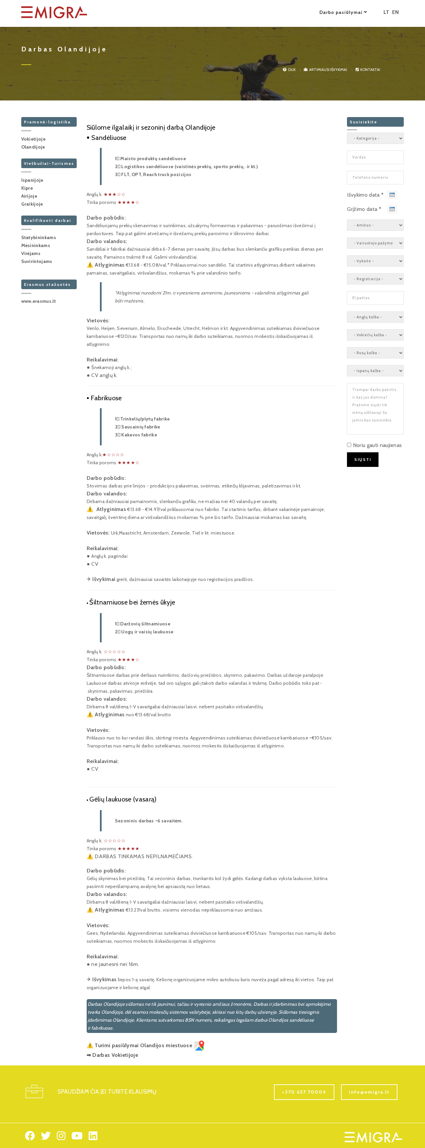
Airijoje (29, 196)
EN (395, 12)
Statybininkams (38, 237)
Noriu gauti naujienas (377, 445)
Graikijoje (32, 204)
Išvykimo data (365, 195)
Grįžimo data (364, 209)
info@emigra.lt (369, 1092)
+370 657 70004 (304, 1092)
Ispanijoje (32, 180)
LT (386, 12)
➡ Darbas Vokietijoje (112, 1055)
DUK (292, 69)
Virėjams (31, 253)
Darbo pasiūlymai (341, 12)
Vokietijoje (33, 139)
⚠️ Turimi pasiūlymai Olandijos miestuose (140, 1045)
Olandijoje (33, 147)
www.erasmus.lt (38, 301)
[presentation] (392, 195)
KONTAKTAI (370, 69)
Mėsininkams (35, 245)
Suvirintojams (36, 261)
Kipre (27, 188)
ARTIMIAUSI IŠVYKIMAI (328, 69)
